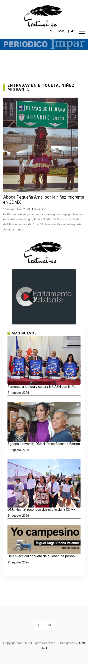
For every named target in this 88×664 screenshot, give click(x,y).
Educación (39, 209)
